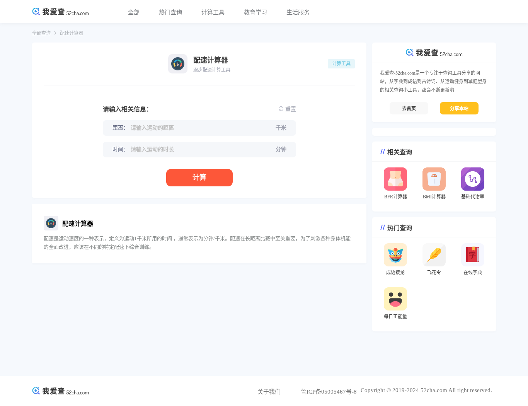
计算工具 (213, 12)
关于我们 (269, 392)
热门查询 (170, 12)
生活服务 (298, 12)
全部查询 (41, 33)
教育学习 (255, 12)
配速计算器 (71, 33)
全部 (134, 12)
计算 (199, 177)
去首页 (409, 108)
